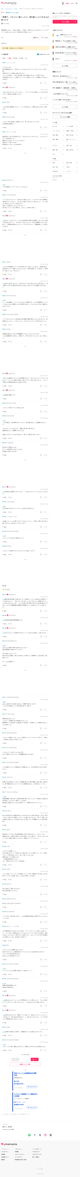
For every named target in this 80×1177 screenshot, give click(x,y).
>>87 (3, 185)
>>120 (4, 1000)
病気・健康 (55, 139)
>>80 (3, 92)
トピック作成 (65, 22)
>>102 (4, 633)
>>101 (4, 536)
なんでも (55, 126)
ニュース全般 (69, 126)
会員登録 (67, 3)
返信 (5, 83)
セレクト (55, 180)
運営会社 (3, 1159)
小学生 (68, 167)
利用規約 (17, 1151)
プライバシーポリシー (19, 1154)
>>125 (4, 1015)
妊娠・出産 (69, 162)
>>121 (4, 968)
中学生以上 (55, 171)
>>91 (3, 283)
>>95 (3, 378)
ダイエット (55, 145)
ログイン (72, 3)
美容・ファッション (70, 140)
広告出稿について (5, 1156)
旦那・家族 (55, 135)
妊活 (54, 162)
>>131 (4, 1044)
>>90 (3, 300)
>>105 (4, 620)
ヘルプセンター (4, 1151)
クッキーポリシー (18, 1156)
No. (4, 62)
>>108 (4, 796)
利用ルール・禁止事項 (7, 1126)
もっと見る (65, 66)
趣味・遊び (55, 150)
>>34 (3, 420)
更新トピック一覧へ (25, 1064)
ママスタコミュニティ (37, 1154)
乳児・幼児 (55, 167)
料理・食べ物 (69, 135)
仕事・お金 (69, 145)
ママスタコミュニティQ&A (8, 1129)
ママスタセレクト (36, 1151)
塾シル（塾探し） (36, 1156)
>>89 (3, 220)
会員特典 (3, 1154)
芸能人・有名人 (70, 130)
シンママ (68, 171)
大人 (54, 154)
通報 (2, 37)
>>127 (4, 1032)
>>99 (3, 599)
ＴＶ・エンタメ (56, 130)
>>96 (3, 395)
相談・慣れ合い (70, 150)
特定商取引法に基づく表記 (20, 1159)
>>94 (3, 491)
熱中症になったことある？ (12, 12)
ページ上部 (40, 1169)
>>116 (4, 983)
